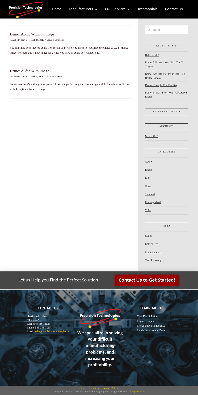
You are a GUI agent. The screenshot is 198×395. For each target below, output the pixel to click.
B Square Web (137, 391)
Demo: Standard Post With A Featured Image (166, 94)
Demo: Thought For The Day (161, 85)
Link (147, 177)
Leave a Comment (55, 40)
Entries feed (151, 244)
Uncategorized (153, 202)
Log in (148, 235)
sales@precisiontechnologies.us (52, 331)
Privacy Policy (110, 388)
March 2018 (151, 136)
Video (148, 210)
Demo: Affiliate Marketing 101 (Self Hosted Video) (165, 75)
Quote (148, 186)
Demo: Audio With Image (29, 71)
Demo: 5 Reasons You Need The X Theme (164, 64)
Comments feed (153, 252)
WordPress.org (153, 260)
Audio (15, 40)
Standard (150, 194)
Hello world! (152, 55)
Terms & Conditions (90, 388)
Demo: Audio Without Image (32, 34)
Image (148, 169)
